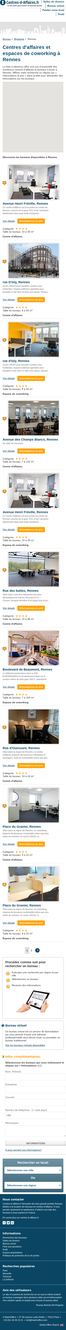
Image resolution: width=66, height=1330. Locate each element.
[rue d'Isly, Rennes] (33, 339)
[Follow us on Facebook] (4, 1222)
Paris (5, 1270)
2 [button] (31, 950)
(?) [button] (40, 1065)
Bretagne (19, 39)
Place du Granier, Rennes (22, 826)
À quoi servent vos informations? (23, 1150)
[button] (46, 106)
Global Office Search (49, 1325)
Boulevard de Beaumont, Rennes (27, 669)
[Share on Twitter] (8, 1222)
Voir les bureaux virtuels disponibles (25, 1045)
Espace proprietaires (13, 1252)
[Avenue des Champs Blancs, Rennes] (33, 417)
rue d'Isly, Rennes (16, 361)
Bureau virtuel (55, 5)
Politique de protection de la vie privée (21, 1255)
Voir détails (9, 221)
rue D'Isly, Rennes (16, 282)
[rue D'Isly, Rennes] (33, 260)
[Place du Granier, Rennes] (33, 805)
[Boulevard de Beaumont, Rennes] (33, 647)
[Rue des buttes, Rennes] (33, 569)
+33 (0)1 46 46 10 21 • (14, 1320)
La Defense (8, 1279)
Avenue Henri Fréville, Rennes (25, 203)
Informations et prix (31, 221)
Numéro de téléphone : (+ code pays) (26, 1110)
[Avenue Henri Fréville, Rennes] (33, 182)
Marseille (7, 1273)
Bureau (7, 39)
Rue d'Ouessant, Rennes (21, 748)
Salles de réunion (11, 1240)
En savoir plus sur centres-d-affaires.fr (21, 1217)
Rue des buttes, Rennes (21, 590)
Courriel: (10, 1097)
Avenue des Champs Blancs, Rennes (30, 439)
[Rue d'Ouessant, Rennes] (33, 726)
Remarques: (12, 1123)
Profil (61, 14)
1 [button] (27, 950)
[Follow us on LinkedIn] (12, 1222)
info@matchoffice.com (36, 1320)
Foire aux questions (12, 1246)
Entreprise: (11, 1084)
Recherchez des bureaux (15, 1237)
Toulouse (7, 1276)
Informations (35, 1143)
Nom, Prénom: (13, 1071)
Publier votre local (53, 10)
